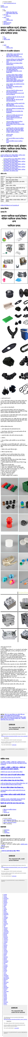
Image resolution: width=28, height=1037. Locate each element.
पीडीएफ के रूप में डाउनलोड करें (12, 205)
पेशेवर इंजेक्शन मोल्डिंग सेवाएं (12, 13)
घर (4, 9)
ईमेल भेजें (2, 848)
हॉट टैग (4, 810)
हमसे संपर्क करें (6, 24)
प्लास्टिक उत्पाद (9, 20)
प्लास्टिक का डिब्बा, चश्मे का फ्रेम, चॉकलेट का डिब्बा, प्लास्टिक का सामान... (15, 131)
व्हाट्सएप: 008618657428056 (9, 822)
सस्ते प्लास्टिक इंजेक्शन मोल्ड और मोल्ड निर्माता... (12, 780)
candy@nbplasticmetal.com (9, 819)
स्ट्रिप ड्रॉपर (9, 135)
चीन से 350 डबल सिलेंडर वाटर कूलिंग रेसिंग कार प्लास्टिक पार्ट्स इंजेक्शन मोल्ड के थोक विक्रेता (13, 715)
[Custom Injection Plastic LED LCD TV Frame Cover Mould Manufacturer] (14, 791)
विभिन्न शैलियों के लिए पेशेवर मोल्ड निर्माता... (15, 106)
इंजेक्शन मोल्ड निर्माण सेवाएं (11, 12)
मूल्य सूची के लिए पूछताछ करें (6, 843)
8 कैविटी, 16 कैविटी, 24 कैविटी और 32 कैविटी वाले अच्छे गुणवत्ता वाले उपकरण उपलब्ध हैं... (13, 768)
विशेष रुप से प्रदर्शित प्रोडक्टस (9, 809)
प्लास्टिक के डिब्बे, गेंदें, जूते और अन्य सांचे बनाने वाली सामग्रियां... (14, 100)
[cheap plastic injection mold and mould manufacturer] (11, 777)
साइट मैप (3, 845)
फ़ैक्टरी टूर (8, 16)
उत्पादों (4, 17)
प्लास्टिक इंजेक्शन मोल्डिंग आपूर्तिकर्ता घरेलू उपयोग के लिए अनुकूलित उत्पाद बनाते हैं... (15, 81)
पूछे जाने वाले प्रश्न (7, 22)
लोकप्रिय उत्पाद (24, 844)
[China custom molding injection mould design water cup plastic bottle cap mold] (14, 784)
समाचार (5, 21)
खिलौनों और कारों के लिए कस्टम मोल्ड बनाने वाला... (13, 803)
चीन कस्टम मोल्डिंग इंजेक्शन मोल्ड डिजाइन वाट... (12, 787)
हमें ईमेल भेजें (3, 205)
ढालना (7, 18)
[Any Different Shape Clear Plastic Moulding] (11, 771)
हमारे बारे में (5, 14)
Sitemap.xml (6, 812)
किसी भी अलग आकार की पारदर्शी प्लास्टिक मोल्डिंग (13, 775)
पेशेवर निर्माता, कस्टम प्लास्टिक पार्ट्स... (14, 56)
